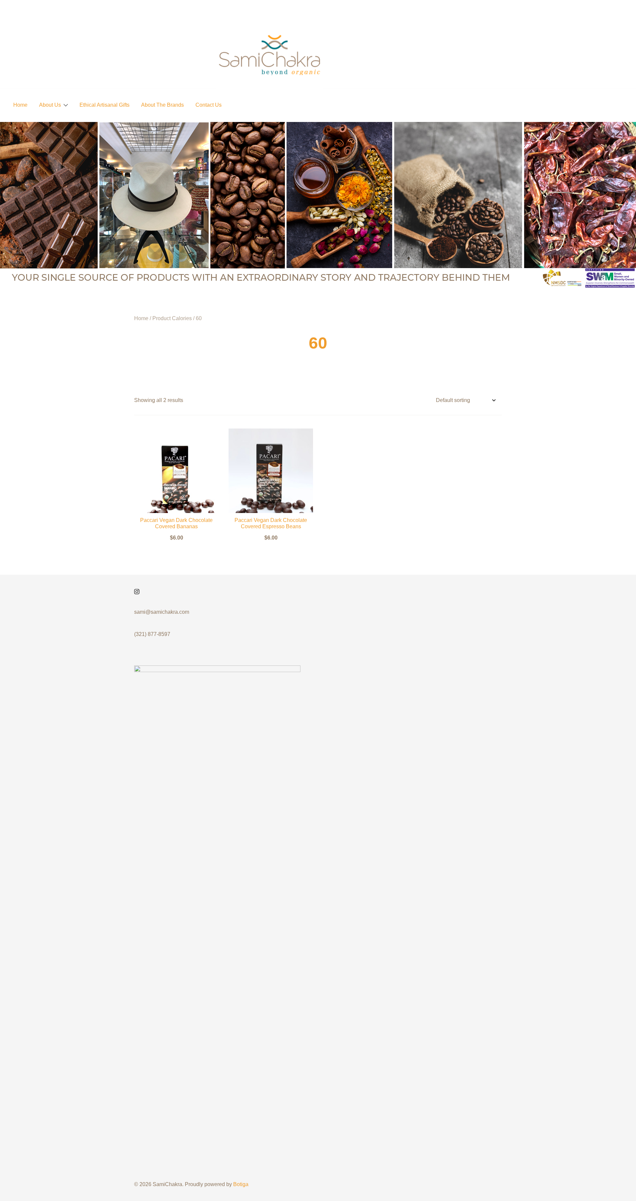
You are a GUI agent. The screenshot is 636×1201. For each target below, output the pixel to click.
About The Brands (162, 105)
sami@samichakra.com (161, 612)
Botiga (240, 1184)
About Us (50, 105)
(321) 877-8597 (152, 634)
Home (20, 105)
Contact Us (208, 105)
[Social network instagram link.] (136, 591)
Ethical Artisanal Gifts (105, 105)
